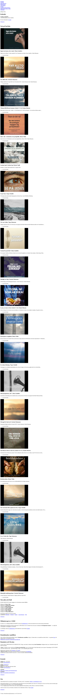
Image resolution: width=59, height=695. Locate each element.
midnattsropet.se (25, 623)
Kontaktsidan (28, 651)
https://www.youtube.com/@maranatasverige (8, 670)
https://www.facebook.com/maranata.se (7, 672)
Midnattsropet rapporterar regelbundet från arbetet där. (10, 639)
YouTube (2, 2)
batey (54, 637)
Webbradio (2, 9)
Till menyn (2, 21)
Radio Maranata (3, 3)
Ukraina (18, 650)
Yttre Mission (2, 5)
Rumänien (13, 650)
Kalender (2, 1)
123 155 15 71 (6, 664)
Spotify (16, 614)
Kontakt (1, 6)
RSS (26, 614)
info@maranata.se (7, 662)
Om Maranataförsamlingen (5, 7)
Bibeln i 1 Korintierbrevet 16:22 (36, 681)
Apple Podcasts (21, 614)
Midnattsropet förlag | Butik (5, 8)
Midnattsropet (2, 4)
